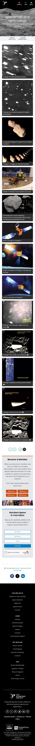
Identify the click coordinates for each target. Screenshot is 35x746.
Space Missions (17, 600)
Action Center (17, 646)
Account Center (9, 716)
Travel (17, 675)
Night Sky (17, 603)
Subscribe (17, 546)
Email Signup (17, 649)
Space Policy (17, 607)
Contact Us (20, 716)
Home (17, 568)
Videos (17, 629)
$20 (11, 495)
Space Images (17, 626)
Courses (17, 633)
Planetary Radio (17, 623)
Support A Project (17, 669)
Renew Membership (17, 665)
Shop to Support (17, 672)
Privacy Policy (26, 549)
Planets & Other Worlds (17, 596)
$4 (11, 491)
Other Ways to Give (17, 679)
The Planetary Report (17, 636)
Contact (17, 656)
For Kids (17, 610)
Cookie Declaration (17, 739)
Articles (17, 619)
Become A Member (17, 652)
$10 (23, 491)
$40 (23, 495)
